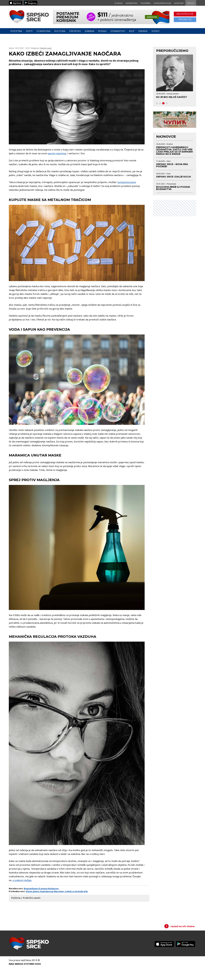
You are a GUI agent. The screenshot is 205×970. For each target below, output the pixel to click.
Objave (143, 31)
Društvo (75, 31)
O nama (118, 3)
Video (155, 31)
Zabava (89, 31)
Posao (102, 31)
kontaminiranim (127, 182)
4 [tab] (166, 103)
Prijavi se (185, 19)
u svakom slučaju (22, 880)
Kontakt (179, 3)
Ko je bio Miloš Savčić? (171, 97)
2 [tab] (160, 103)
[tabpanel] (174, 77)
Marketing (132, 3)
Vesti (29, 31)
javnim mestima (57, 153)
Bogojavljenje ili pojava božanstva (41, 888)
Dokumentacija (162, 3)
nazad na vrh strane (182, 926)
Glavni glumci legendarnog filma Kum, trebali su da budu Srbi (57, 891)
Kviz (131, 31)
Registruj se (184, 13)
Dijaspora (43, 31)
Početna (16, 31)
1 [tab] (157, 103)
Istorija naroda (172, 93)
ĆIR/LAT (191, 3)
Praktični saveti (46, 48)
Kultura (59, 31)
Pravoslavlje (171, 184)
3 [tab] (163, 103)
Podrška (146, 3)
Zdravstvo (118, 31)
